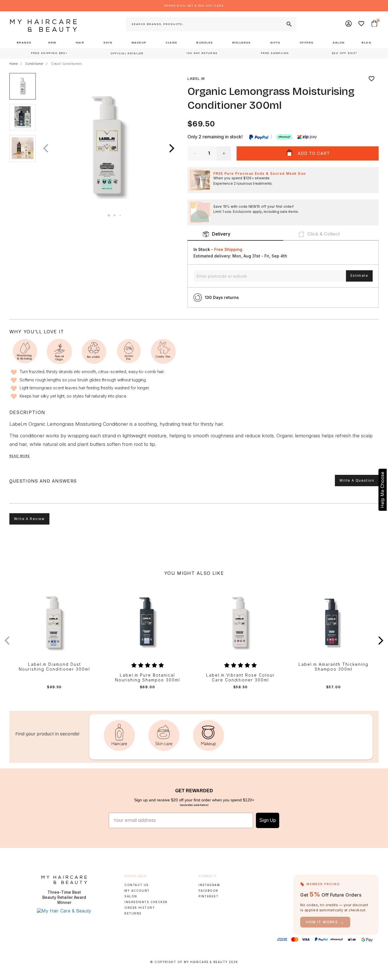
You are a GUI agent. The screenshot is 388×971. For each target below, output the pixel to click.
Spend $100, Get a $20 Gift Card (194, 5)
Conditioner (34, 63)
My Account (136, 890)
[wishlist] (371, 78)
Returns (132, 913)
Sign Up (267, 820)
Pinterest (208, 896)
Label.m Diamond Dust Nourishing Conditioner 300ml (54, 666)
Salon (130, 896)
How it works (325, 922)
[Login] (349, 24)
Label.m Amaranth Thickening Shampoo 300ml (333, 666)
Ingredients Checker (145, 902)
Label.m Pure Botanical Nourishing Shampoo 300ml (147, 677)
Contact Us (136, 885)
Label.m (196, 78)
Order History (139, 907)
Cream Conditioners (66, 63)
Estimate (359, 275)
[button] (172, 148)
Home (13, 63)
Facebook (208, 890)
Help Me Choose (382, 489)
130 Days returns (222, 297)
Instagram (209, 885)
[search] (288, 24)
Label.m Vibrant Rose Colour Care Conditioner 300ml (240, 677)
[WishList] (361, 24)
